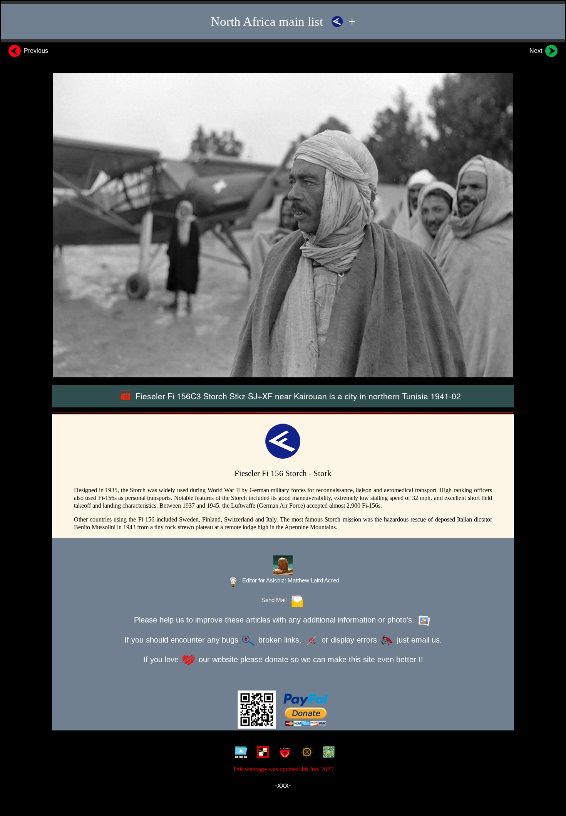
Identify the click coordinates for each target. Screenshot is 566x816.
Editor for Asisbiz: (290, 580)
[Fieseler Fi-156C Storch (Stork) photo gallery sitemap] (239, 753)
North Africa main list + (283, 22)
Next (536, 50)
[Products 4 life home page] (327, 753)
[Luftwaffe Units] (261, 753)
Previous (35, 50)
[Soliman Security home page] (283, 753)
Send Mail (275, 600)
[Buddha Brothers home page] (305, 753)
